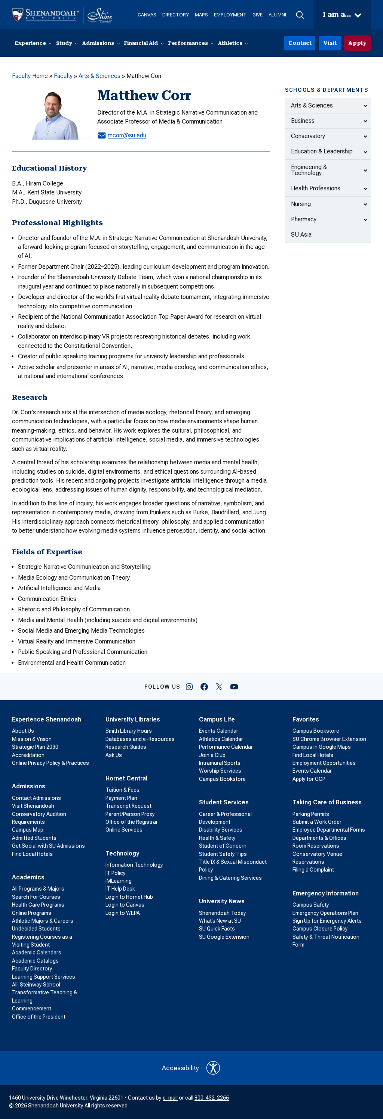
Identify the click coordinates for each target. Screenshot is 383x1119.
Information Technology (134, 865)
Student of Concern (222, 846)
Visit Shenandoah (33, 806)
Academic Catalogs (35, 961)
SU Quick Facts (217, 929)
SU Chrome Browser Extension (329, 739)
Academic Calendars (36, 953)
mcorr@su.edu (127, 135)
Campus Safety (310, 905)
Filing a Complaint (313, 870)
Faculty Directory (32, 969)
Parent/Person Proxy (130, 814)
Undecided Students (36, 929)
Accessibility (180, 1068)
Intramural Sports (219, 763)
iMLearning (118, 881)
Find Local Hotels (32, 854)
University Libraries (132, 719)
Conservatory (308, 136)
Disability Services (220, 830)
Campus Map (27, 830)
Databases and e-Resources (140, 739)
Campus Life (217, 719)
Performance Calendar (226, 747)
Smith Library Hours (128, 731)
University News (222, 901)
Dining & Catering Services (230, 878)
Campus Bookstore (222, 779)
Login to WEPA (122, 913)
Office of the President (38, 1017)
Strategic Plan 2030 (35, 747)
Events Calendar (218, 731)
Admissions (28, 786)
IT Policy (115, 873)
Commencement (31, 1009)
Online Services (124, 830)
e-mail (170, 1098)
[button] (299, 15)
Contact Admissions (36, 798)
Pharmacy (303, 219)
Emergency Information (325, 893)
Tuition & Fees (122, 790)
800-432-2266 (211, 1098)
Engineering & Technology (309, 170)
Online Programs (31, 913)
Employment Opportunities (324, 763)
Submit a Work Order (316, 822)
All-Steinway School (36, 985)
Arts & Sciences (99, 76)
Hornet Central (126, 778)
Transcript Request (128, 806)
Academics (28, 877)
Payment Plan (121, 798)
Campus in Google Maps (321, 747)
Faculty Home (30, 76)
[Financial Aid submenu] (162, 43)
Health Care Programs (38, 905)
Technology (122, 853)
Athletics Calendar (221, 739)
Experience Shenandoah (46, 719)
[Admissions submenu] (118, 43)
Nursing (301, 204)
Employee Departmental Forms (328, 830)
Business (303, 120)
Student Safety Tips (223, 854)
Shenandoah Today (222, 913)
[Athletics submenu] (246, 43)
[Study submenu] (76, 43)
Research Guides (125, 747)
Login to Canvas (124, 905)
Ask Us (113, 755)
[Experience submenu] (50, 43)
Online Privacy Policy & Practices (50, 763)
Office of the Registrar (131, 822)
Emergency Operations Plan (325, 913)
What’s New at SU (220, 921)
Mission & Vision (32, 739)
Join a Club (212, 755)
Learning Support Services (43, 977)
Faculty (63, 76)
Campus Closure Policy (320, 929)
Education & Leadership (322, 151)
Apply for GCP (308, 779)
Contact (300, 43)
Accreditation (28, 755)
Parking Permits (310, 814)
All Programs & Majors (38, 889)
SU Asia (301, 234)
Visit (330, 43)
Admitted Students (34, 838)
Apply (357, 43)
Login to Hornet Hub (129, 897)
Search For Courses (36, 897)
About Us (23, 731)
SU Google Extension (224, 937)
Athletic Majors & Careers (42, 921)
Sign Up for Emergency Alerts (327, 921)
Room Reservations (315, 846)
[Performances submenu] (212, 43)
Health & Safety (217, 838)
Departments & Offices (319, 838)
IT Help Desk (120, 889)
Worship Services (220, 771)
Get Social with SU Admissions (48, 846)
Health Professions (315, 188)
